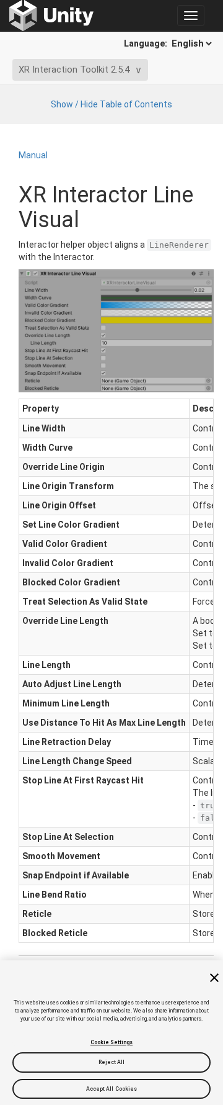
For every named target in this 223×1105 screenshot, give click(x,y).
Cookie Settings (111, 1042)
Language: (146, 43)
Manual (33, 155)
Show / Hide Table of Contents (111, 104)
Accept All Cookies (112, 1089)
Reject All (111, 1062)
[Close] (214, 977)
